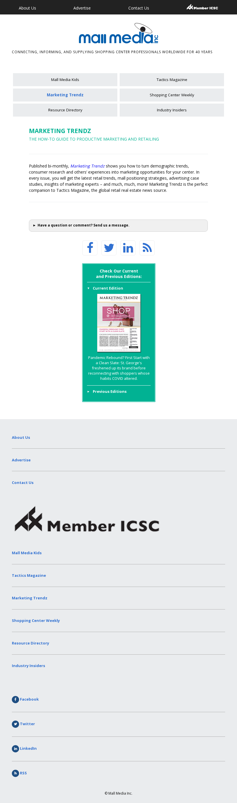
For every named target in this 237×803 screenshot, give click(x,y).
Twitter (27, 723)
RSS (23, 773)
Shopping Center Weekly (172, 94)
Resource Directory (65, 110)
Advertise (82, 8)
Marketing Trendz (65, 94)
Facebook (29, 699)
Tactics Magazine (172, 79)
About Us (27, 8)
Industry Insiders (172, 110)
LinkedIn (28, 748)
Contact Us (138, 8)
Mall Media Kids (65, 79)
